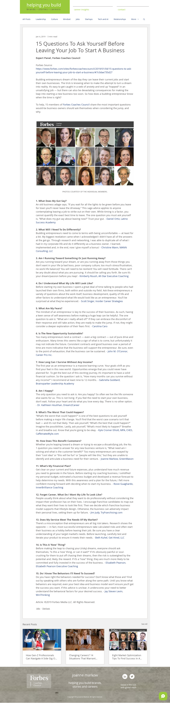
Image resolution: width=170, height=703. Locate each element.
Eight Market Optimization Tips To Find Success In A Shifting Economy (126, 657)
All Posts (26, 19)
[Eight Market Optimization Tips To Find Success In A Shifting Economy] (128, 639)
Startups (89, 19)
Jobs (78, 19)
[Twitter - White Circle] (132, 676)
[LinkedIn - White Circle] (124, 676)
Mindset (67, 19)
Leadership (41, 19)
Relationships (120, 19)
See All (144, 624)
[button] (144, 19)
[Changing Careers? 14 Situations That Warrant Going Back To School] (85, 639)
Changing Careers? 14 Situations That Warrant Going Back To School (82, 657)
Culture (54, 19)
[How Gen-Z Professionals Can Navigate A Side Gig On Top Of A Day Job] (42, 639)
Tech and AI (103, 19)
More (133, 19)
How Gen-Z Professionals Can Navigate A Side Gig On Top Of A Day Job (41, 657)
